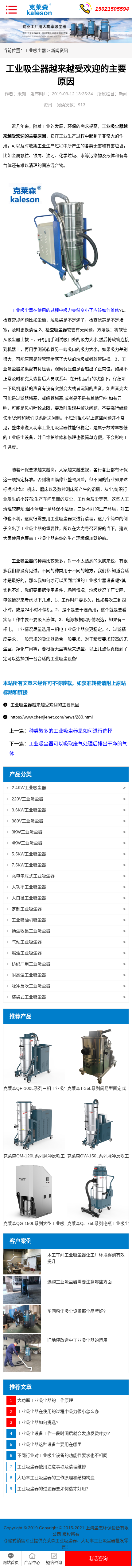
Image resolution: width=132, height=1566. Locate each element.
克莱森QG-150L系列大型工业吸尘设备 (40, 1223)
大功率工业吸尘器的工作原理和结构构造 (52, 1477)
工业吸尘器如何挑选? (34, 1422)
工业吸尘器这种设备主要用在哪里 (46, 1444)
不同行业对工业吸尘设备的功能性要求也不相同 (58, 1455)
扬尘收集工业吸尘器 (66, 930)
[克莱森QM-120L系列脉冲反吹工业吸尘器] (34, 1121)
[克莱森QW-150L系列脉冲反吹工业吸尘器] (98, 1121)
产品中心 (32, 1562)
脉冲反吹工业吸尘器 (66, 985)
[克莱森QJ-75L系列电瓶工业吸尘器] (98, 1189)
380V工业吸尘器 (66, 820)
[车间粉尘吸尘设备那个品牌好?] (22, 1319)
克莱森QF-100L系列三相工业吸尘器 (37, 1088)
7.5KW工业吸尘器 (66, 864)
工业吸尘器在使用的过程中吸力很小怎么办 (54, 1411)
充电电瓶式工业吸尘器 (66, 875)
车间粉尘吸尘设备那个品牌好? (76, 1311)
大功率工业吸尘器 (66, 886)
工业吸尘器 (35, 50)
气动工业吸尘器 (66, 941)
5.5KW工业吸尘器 (66, 853)
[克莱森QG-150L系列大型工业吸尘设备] (34, 1189)
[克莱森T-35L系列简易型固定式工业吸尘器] (98, 1054)
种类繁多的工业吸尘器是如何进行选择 (70, 730)
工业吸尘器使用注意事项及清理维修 (48, 1466)
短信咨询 (54, 1562)
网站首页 (11, 1562)
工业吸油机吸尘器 (66, 919)
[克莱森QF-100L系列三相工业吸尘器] (34, 1054)
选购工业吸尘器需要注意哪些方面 (79, 1281)
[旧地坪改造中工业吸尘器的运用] (22, 1352)
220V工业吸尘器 (66, 798)
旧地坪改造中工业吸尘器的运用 (77, 1340)
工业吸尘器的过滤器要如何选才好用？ (50, 1488)
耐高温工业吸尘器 (66, 974)
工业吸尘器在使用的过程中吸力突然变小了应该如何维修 (65, 310)
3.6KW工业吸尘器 (66, 809)
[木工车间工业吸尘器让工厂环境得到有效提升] (22, 1261)
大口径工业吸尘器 (66, 897)
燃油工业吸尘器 (66, 952)
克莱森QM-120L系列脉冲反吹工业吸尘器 (42, 1155)
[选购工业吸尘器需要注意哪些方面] (22, 1290)
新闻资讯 (59, 50)
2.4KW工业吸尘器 (66, 787)
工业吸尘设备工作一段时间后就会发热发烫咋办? (60, 1433)
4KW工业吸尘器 (66, 842)
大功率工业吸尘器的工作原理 (41, 1400)
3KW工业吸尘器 (66, 831)
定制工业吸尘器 (66, 908)
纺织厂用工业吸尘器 (66, 963)
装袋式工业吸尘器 (66, 996)
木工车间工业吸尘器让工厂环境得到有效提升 (86, 1258)
